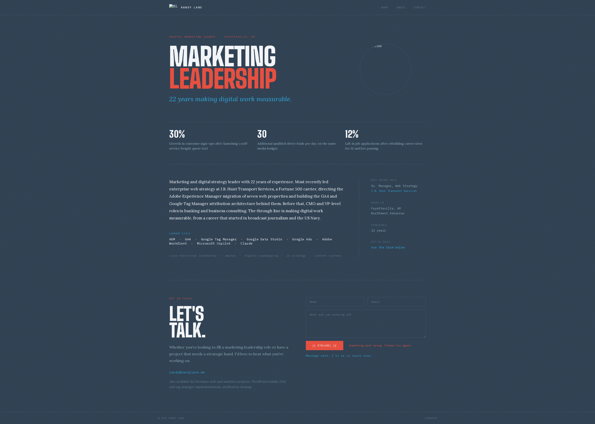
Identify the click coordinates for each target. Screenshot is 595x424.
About (401, 7)
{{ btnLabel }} (324, 345)
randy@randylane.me (187, 372)
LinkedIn (431, 418)
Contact (420, 7)
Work (384, 7)
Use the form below (388, 247)
